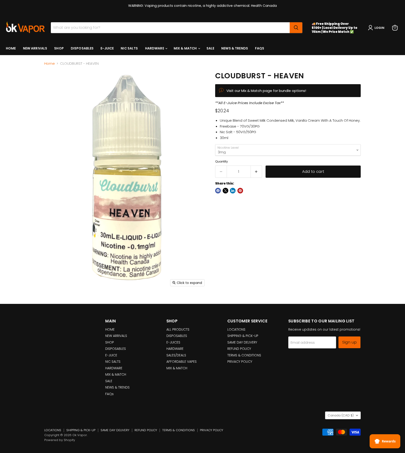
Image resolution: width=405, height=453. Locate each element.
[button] (377, 27)
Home (49, 63)
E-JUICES (173, 342)
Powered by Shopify (59, 440)
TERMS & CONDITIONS (244, 355)
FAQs (259, 48)
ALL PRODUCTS (177, 329)
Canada (341, 415)
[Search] (296, 27)
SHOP (59, 48)
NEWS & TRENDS (234, 48)
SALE (210, 48)
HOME (11, 48)
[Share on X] (225, 190)
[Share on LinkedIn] (233, 190)
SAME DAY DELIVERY (242, 342)
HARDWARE (155, 48)
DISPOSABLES (82, 48)
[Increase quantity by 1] (256, 171)
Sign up (349, 342)
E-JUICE (107, 48)
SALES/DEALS (176, 355)
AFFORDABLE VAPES (181, 361)
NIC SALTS (129, 48)
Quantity (221, 161)
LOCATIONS (236, 329)
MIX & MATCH (186, 48)
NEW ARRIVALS (35, 48)
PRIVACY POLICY (239, 361)
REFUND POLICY (239, 348)
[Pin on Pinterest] (240, 190)
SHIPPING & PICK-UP (242, 335)
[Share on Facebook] (218, 190)
